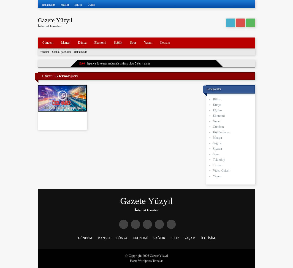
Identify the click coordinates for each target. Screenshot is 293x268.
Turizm (217, 165)
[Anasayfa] (230, 23)
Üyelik (91, 4)
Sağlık (118, 42)
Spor (133, 42)
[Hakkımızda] (240, 23)
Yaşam (148, 42)
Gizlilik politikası (61, 52)
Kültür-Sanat (221, 132)
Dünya (82, 42)
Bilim (216, 99)
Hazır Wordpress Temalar (146, 261)
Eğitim (217, 110)
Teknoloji (219, 159)
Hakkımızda (48, 4)
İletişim (78, 4)
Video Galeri (221, 170)
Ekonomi (100, 42)
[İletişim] (250, 23)
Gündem (47, 42)
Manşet (65, 42)
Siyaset (217, 148)
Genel (216, 121)
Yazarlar (64, 4)
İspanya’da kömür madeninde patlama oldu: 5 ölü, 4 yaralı (114, 63)
